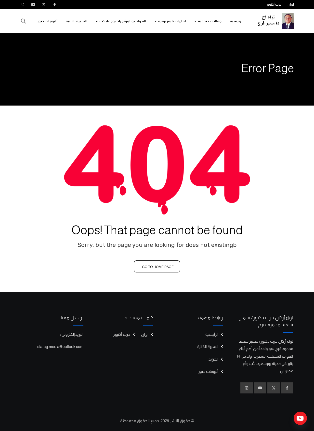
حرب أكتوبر (274, 4)
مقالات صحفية (210, 21)
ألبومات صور (47, 21)
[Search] (23, 21)
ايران (291, 4)
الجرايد (213, 359)
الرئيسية (237, 21)
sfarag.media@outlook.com (60, 347)
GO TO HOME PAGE (158, 267)
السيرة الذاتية (76, 21)
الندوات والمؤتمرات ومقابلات (122, 21)
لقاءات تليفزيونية (172, 21)
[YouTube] (300, 418)
